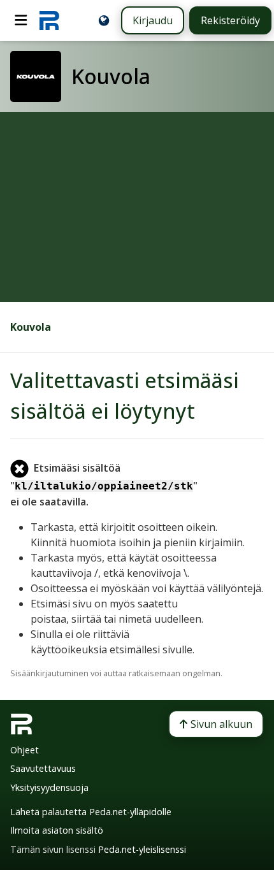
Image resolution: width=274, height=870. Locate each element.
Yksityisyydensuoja (49, 787)
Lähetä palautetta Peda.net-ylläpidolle (90, 812)
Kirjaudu (153, 20)
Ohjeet (24, 750)
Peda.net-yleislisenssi (142, 849)
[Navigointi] (21, 20)
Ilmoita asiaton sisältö (56, 830)
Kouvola (30, 327)
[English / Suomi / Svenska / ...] (104, 20)
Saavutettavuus (43, 768)
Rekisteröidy (230, 20)
